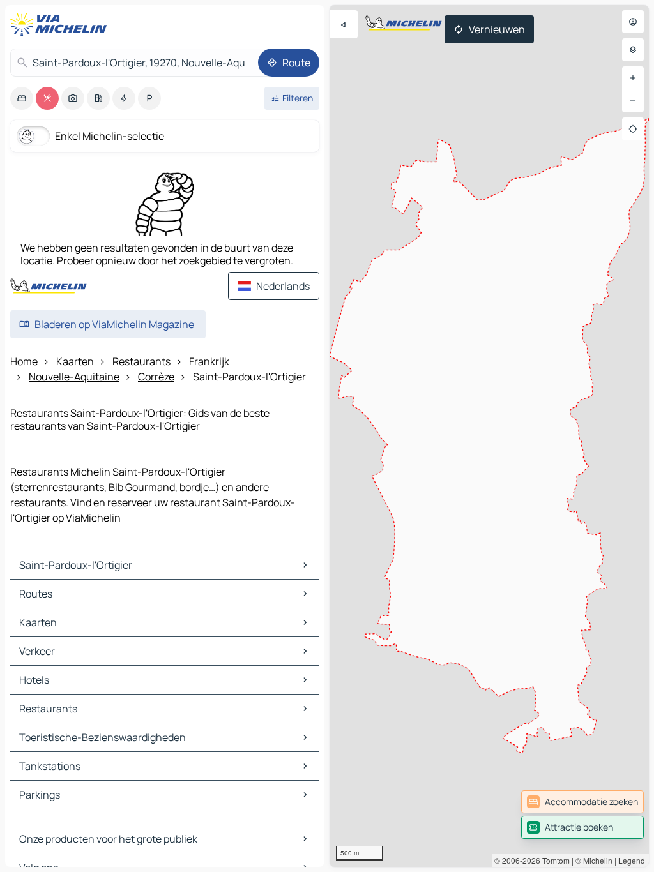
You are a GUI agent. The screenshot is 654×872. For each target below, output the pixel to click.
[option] (21, 98)
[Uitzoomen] (633, 100)
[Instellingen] (633, 49)
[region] (489, 436)
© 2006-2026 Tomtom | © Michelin (553, 860)
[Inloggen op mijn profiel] (633, 21)
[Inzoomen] (633, 77)
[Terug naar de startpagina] (61, 24)
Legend (631, 860)
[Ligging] (633, 128)
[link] (582, 801)
